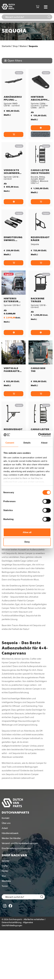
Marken (23, 46)
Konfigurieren (40, 127)
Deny (27, 542)
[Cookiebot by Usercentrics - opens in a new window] (38, 435)
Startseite (6, 46)
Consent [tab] (9, 442)
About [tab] (44, 442)
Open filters (15, 60)
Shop (15, 46)
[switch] (46, 501)
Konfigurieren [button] (13, 201)
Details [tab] (27, 442)
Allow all (27, 532)
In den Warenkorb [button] (13, 134)
